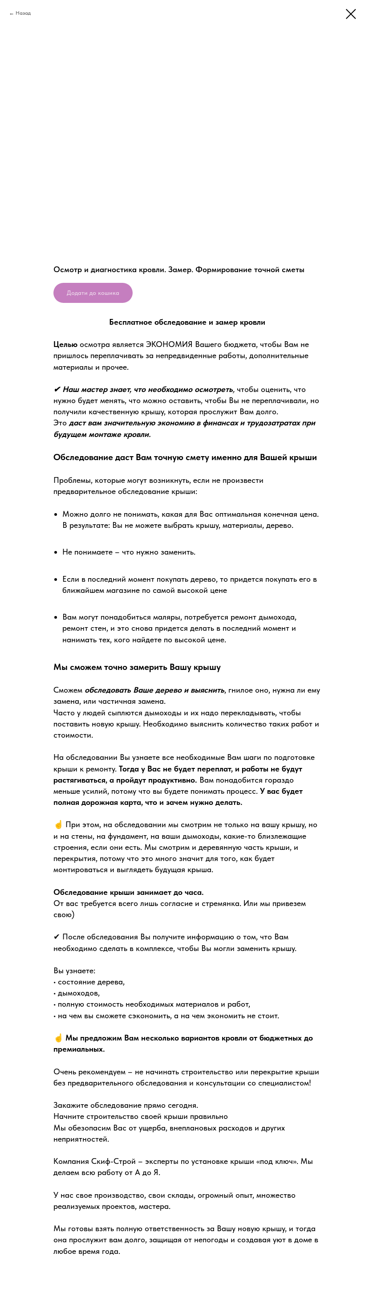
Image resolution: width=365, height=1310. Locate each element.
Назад (23, 13)
